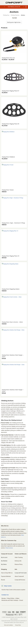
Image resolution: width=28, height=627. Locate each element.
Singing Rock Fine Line (8, 58)
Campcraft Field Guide (21, 572)
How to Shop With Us (6, 572)
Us (5, 595)
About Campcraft (19, 576)
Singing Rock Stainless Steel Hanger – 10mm (12, 355)
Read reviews (9, 548)
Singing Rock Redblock (8, 157)
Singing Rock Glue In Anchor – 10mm (12, 322)
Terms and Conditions (8, 625)
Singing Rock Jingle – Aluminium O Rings (13, 223)
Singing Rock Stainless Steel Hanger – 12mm (12, 390)
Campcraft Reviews (20, 579)
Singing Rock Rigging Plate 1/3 (10, 256)
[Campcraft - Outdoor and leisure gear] (14, 2)
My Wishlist (4, 561)
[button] (2, 2)
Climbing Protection (15, 15)
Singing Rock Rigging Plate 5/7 (10, 91)
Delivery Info (18, 561)
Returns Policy (18, 564)
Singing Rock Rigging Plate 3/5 (10, 124)
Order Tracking (19, 557)
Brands (3, 579)
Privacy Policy (18, 625)
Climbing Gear (6, 15)
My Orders (4, 564)
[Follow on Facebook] (11, 608)
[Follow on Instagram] (14, 608)
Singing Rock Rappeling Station (10, 289)
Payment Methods (6, 576)
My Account (4, 557)
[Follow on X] (16, 608)
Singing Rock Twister (8, 190)
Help (8, 586)
